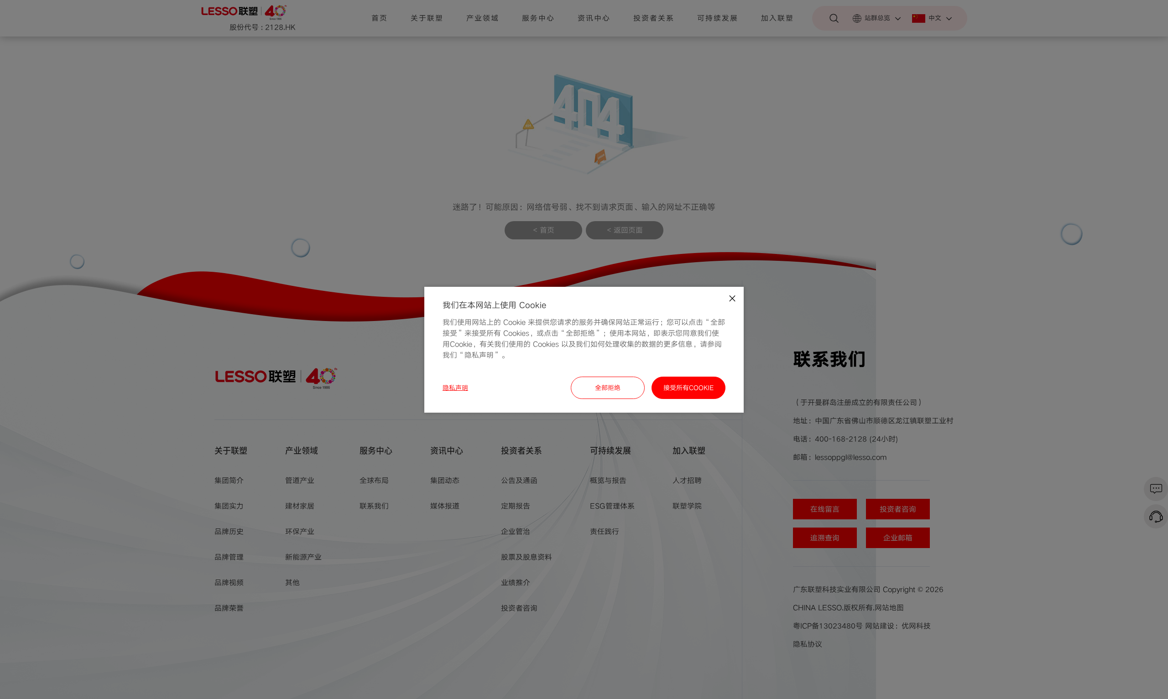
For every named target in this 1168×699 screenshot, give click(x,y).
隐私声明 (455, 388)
